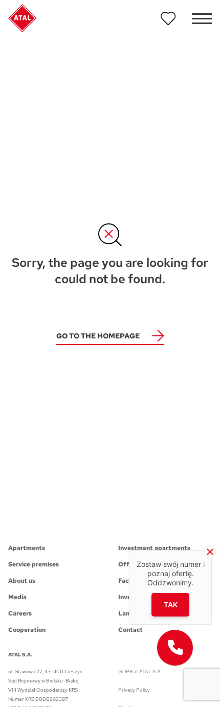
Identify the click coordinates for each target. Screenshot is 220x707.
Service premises (33, 564)
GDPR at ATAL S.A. (140, 671)
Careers (20, 613)
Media (17, 597)
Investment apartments (154, 548)
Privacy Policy (134, 690)
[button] (175, 648)
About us (21, 581)
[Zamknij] (210, 551)
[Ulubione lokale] (168, 18)
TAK (171, 604)
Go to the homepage (98, 335)
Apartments (26, 548)
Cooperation (27, 630)
